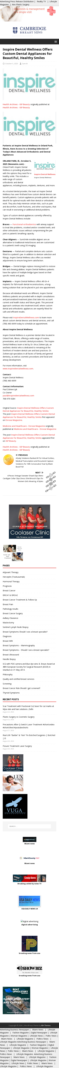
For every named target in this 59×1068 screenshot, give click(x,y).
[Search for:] (29, 826)
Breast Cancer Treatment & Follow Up (20, 599)
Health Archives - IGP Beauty (16, 104)
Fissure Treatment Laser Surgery (17, 746)
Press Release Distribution (22, 1)
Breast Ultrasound (11, 654)
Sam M (25, 63)
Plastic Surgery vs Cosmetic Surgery (18, 717)
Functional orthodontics (24, 224)
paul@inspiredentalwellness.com (18, 395)
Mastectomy (8, 622)
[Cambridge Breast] (29, 20)
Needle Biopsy (9, 659)
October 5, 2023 (11, 63)
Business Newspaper (19, 1029)
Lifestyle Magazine (24, 1038)
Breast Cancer (9, 590)
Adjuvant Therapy (10, 572)
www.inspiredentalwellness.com (18, 368)
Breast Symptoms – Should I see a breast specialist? (26, 650)
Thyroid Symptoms (11, 692)
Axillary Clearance (10, 618)
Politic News (51, 1035)
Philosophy (7, 674)
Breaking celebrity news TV (29, 884)
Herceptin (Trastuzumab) (14, 577)
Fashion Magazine (20, 1032)
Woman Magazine (19, 1035)
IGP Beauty (11, 441)
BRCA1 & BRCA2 (10, 595)
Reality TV (41, 1)
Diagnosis (7, 636)
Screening (7, 683)
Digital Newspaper (39, 1032)
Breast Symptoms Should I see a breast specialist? (25, 631)
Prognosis (7, 586)
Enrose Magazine (14, 420)
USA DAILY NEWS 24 (29, 909)
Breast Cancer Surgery (13, 613)
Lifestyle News (36, 1035)
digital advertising (29, 924)
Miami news (29, 844)
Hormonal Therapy (11, 581)
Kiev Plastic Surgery (20, 4)
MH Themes (45, 1025)
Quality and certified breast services (18, 679)
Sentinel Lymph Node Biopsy (15, 627)
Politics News (42, 1038)
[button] (55, 41)
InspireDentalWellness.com (26, 317)
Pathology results (10, 609)
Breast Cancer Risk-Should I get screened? (21, 688)
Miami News (38, 1029)
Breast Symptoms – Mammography (19, 645)
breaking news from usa (29, 953)
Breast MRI (8, 641)
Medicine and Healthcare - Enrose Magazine (24, 426)
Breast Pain (8, 604)
